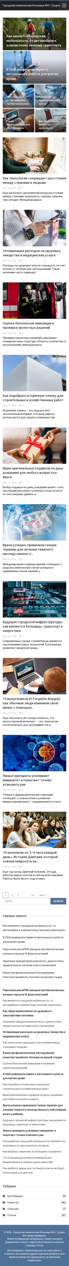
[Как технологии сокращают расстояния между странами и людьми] (34, 155)
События (12, 1208)
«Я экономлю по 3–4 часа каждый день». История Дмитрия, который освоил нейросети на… (30, 857)
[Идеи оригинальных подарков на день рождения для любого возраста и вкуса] (34, 445)
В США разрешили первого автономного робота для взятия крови (32, 74)
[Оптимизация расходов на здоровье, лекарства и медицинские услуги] (34, 228)
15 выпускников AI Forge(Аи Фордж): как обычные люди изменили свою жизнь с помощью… (32, 703)
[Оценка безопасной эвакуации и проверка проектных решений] (34, 300)
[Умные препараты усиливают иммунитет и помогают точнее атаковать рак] (34, 753)
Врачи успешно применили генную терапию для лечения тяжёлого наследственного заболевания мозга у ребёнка (34, 1110)
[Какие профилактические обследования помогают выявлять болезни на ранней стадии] (18, 120)
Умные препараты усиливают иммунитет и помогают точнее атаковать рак (27, 780)
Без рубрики (15, 1196)
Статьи (11, 1215)
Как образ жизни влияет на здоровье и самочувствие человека (49, 128)
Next (43, 895)
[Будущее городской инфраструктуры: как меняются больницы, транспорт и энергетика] (34, 599)
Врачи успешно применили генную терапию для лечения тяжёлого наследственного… (30, 549)
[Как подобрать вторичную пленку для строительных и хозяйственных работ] (34, 373)
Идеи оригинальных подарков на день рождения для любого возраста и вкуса (33, 472)
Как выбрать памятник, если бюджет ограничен (32, 1151)
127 (33, 895)
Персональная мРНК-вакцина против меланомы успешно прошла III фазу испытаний (18, 103)
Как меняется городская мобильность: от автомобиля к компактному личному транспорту (33, 40)
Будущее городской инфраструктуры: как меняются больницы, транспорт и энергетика (33, 626)
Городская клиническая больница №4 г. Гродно (31, 5)
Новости (12, 1202)
